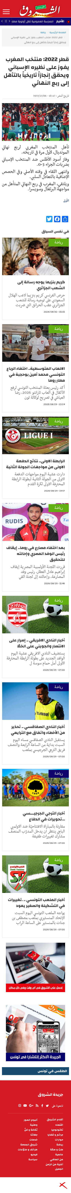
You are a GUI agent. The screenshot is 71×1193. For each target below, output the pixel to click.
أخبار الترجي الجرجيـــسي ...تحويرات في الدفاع (44, 816)
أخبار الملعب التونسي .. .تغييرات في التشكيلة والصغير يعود (36, 902)
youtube (25, 1105)
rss (37, 1105)
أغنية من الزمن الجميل (54, 1166)
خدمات (33, 1139)
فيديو (34, 1154)
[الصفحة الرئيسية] (39, 8)
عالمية (59, 1154)
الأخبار (60, 21)
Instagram (19, 1105)
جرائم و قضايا (55, 1135)
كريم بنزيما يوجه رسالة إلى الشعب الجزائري (41, 285)
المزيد (6, 12)
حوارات (59, 1139)
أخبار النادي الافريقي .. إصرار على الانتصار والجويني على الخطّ (37, 643)
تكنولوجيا (57, 1130)
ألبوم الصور (30, 1120)
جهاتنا (33, 1135)
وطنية (33, 1125)
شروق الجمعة (28, 1144)
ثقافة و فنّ (30, 1130)
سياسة (32, 1159)
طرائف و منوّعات (27, 1149)
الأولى (66, 200)
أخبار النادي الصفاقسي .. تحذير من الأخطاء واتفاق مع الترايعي (38, 729)
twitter (47, 1105)
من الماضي (56, 1159)
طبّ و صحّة (56, 1149)
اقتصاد (59, 1125)
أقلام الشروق (55, 1119)
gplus (31, 1105)
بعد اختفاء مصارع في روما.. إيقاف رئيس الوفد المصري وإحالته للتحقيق (35, 553)
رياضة (43, 32)
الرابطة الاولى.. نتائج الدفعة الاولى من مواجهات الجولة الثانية (35, 464)
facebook (42, 1105)
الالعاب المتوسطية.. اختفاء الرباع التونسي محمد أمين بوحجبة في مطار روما (36, 374)
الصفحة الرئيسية (58, 32)
